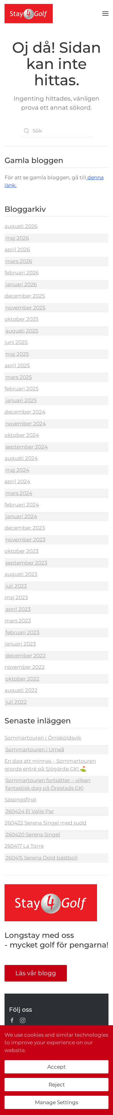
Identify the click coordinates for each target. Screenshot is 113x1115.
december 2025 (25, 296)
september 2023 (26, 563)
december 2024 (25, 412)
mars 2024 (18, 493)
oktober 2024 (22, 435)
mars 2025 (18, 377)
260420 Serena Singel (32, 835)
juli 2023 (16, 586)
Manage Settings (56, 1102)
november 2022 (25, 667)
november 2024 (25, 424)
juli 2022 (16, 702)
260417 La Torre (24, 846)
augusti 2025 (21, 331)
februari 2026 (22, 273)
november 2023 (25, 540)
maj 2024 (17, 470)
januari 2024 (21, 516)
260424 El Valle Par (29, 811)
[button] (105, 13)
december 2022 (25, 656)
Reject (57, 1085)
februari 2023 (22, 632)
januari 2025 (21, 400)
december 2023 (25, 528)
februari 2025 (22, 389)
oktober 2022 (22, 679)
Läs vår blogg (35, 973)
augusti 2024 (21, 458)
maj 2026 (17, 238)
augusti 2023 (21, 574)
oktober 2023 (22, 551)
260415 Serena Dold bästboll (41, 858)
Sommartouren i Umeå (34, 750)
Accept (56, 1067)
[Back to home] (29, 13)
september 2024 (26, 447)
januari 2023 (20, 644)
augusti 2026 (21, 226)
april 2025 (17, 365)
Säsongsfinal (20, 800)
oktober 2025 (22, 319)
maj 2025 (17, 354)
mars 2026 (18, 261)
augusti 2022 (21, 690)
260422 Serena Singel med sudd (45, 823)
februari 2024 (22, 505)
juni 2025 (16, 342)
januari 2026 (21, 284)
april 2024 (17, 481)
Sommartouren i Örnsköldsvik (43, 738)
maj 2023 (16, 597)
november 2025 (25, 308)
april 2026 (17, 249)
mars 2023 (18, 621)
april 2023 (18, 609)
